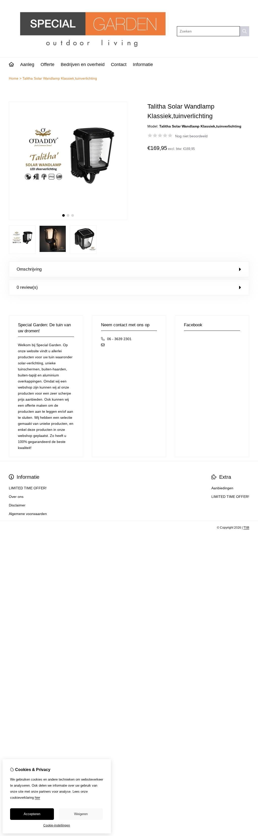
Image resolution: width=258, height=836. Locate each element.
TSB (246, 527)
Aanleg (27, 64)
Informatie (143, 64)
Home (13, 78)
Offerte (47, 64)
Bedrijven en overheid (83, 64)
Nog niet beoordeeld (191, 136)
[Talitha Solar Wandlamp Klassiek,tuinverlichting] (68, 219)
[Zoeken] (244, 31)
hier (37, 797)
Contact (118, 64)
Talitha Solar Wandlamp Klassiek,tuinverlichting (59, 78)
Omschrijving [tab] (29, 269)
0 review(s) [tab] (27, 287)
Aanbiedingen (222, 488)
